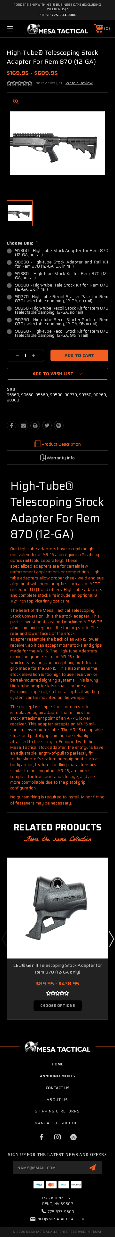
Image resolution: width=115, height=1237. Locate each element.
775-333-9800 (63, 14)
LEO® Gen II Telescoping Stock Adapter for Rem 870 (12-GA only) (57, 968)
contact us (58, 1088)
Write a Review (79, 83)
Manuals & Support (57, 1123)
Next (111, 939)
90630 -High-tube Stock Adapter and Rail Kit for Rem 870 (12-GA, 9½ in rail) (61, 264)
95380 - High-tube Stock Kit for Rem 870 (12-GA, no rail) (61, 275)
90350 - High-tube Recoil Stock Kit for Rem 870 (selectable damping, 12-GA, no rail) (61, 310)
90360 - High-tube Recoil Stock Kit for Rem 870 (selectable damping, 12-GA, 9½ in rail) (61, 333)
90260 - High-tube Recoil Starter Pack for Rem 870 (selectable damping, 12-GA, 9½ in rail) (61, 322)
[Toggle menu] (17, 28)
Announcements (57, 1076)
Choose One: (22, 243)
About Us (57, 1099)
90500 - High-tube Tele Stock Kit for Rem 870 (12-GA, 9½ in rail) (61, 287)
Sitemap (95, 1231)
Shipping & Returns (57, 1111)
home (57, 1064)
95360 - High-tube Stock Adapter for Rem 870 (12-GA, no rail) (61, 252)
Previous (4, 939)
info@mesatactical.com (60, 1219)
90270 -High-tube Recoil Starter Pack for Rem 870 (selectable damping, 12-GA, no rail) (61, 299)
